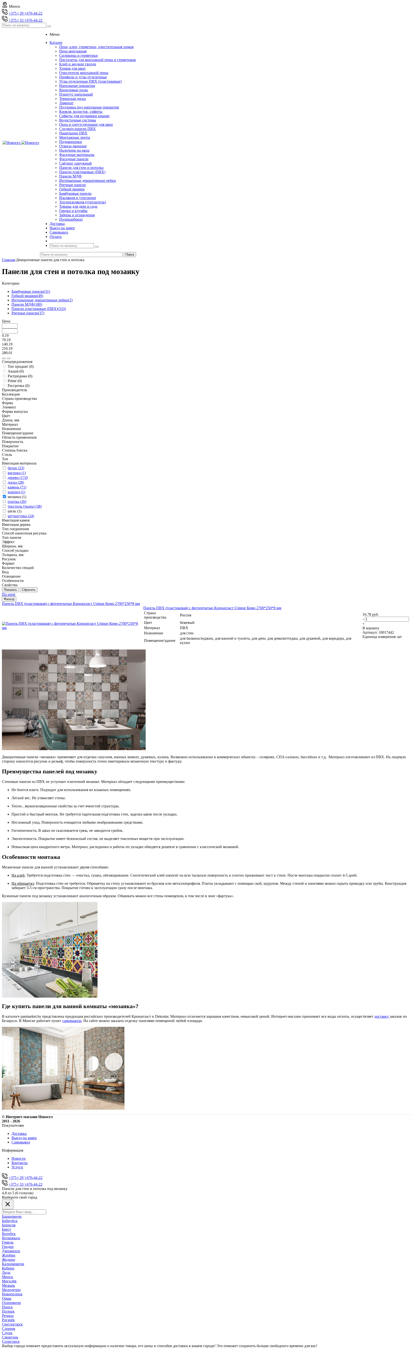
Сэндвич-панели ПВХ (77, 129)
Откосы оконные (73, 146)
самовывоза (71, 1021)
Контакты (20, 1163)
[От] (4, 358)
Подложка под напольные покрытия (89, 107)
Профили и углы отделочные (83, 77)
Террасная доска (72, 99)
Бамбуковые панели (75, 193)
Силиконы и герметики (78, 55)
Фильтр (9, 599)
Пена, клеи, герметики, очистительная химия (96, 47)
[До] (9, 358)
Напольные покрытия (77, 86)
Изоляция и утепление (77, 198)
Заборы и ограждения (77, 215)
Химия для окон (72, 68)
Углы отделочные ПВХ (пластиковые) (90, 81)
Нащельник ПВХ (73, 133)
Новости (19, 1158)
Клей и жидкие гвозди (77, 64)
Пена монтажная (72, 51)
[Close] (7, 1204)
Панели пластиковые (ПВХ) (82, 172)
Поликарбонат (71, 219)
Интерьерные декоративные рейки (87, 180)
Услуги (17, 1167)
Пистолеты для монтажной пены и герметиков (97, 60)
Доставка (19, 1134)
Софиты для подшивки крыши (84, 116)
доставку (381, 1016)
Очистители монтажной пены (83, 73)
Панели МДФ (70, 176)
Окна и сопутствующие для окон (86, 124)
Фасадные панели (73, 159)
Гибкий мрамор (72, 189)
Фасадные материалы (76, 155)
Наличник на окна (74, 150)
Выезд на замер (24, 1138)
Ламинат (66, 103)
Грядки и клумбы (73, 211)
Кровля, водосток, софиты (80, 111)
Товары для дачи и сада (78, 206)
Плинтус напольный (76, 94)
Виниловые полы (73, 90)
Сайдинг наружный (75, 163)
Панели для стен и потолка (81, 168)
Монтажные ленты (74, 137)
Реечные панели (72, 185)
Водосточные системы (77, 120)
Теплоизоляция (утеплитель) (82, 202)
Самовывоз (21, 1142)
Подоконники (70, 142)
